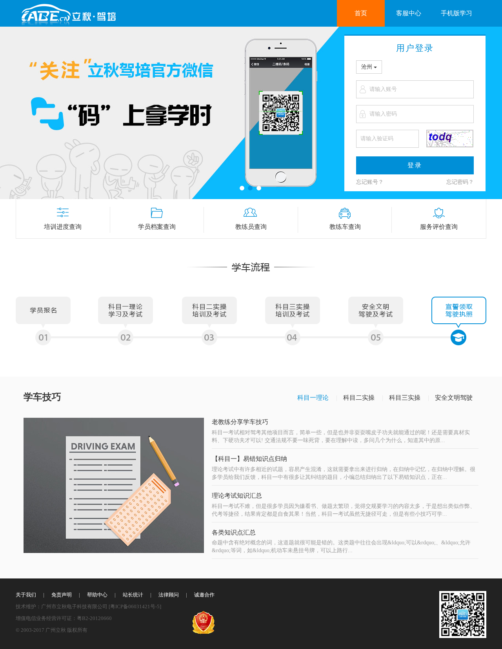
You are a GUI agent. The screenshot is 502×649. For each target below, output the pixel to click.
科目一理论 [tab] (313, 397)
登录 (414, 165)
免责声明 (61, 595)
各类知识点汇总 (234, 532)
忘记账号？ (370, 182)
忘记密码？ (460, 182)
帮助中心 (97, 595)
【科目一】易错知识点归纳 (249, 458)
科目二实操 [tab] (359, 397)
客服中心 (408, 13)
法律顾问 (168, 595)
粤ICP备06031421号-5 (135, 606)
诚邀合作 (204, 595)
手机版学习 (456, 13)
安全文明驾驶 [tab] (454, 397)
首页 (361, 13)
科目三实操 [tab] (404, 397)
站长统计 (133, 595)
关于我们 (26, 595)
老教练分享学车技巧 (240, 422)
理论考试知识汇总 (237, 495)
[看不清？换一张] (450, 138)
